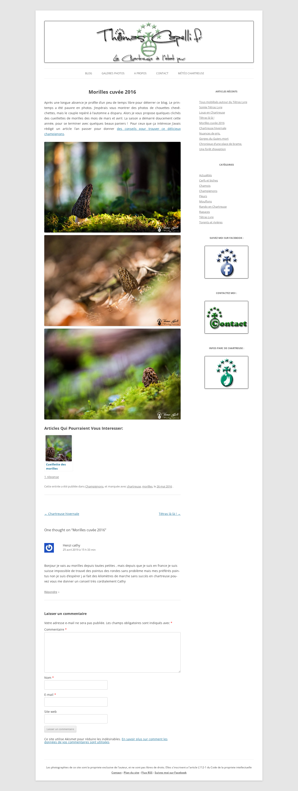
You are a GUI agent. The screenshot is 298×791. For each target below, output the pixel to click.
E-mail (50, 695)
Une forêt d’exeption (212, 149)
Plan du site (131, 772)
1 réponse (51, 477)
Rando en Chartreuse (213, 207)
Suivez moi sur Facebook (171, 772)
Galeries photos (113, 73)
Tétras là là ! (170, 514)
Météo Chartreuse (191, 73)
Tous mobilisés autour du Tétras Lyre (223, 102)
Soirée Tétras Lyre (210, 107)
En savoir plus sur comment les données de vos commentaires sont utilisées (106, 740)
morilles (147, 486)
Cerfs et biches (208, 180)
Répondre (50, 592)
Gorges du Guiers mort (214, 139)
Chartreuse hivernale (61, 514)
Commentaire (55, 629)
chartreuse (134, 486)
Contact (162, 73)
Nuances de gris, (209, 133)
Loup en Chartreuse (212, 112)
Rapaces (204, 212)
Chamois (205, 186)
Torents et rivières (211, 222)
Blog (88, 73)
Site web (50, 712)
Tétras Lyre (206, 217)
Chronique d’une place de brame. (220, 144)
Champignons (94, 486)
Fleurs (203, 196)
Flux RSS (146, 772)
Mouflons (205, 201)
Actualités (205, 175)
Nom (49, 678)
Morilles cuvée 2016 (211, 123)
